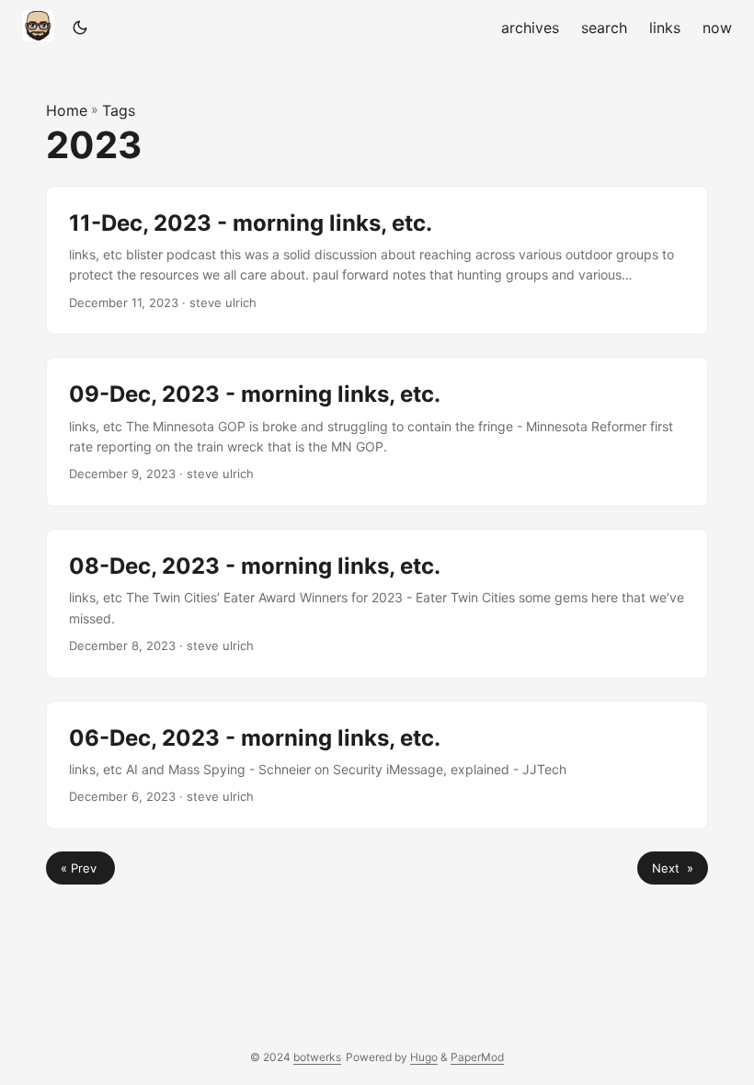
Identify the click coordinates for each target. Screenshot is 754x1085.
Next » (672, 868)
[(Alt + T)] (80, 27)
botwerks (317, 1057)
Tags (118, 110)
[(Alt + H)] (42, 27)
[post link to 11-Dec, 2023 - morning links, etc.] (377, 261)
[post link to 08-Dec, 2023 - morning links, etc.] (377, 604)
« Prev (80, 868)
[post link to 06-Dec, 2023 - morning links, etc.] (377, 765)
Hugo (424, 1057)
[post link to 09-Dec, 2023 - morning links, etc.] (377, 432)
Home (66, 110)
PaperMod (477, 1057)
